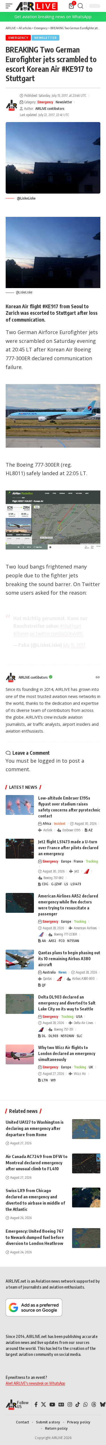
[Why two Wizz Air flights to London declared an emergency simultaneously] (20, 1054)
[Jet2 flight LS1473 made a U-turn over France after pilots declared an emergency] (20, 849)
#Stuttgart (70, 625)
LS (66, 884)
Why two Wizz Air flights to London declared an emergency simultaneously (66, 1053)
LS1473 (76, 884)
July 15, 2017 (74, 644)
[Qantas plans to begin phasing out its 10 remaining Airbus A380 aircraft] (20, 960)
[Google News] (61, 1404)
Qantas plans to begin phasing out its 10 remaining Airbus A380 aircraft (69, 958)
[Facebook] (36, 1404)
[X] (43, 1404)
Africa (47, 823)
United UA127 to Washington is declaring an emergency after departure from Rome (35, 1128)
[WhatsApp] (85, 1404)
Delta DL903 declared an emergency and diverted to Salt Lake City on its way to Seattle (67, 1003)
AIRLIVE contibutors (49, 108)
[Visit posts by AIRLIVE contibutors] (12, 105)
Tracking (92, 861)
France (78, 861)
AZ (90, 830)
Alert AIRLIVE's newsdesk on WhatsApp (35, 1383)
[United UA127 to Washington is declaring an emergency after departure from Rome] (86, 1129)
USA (79, 1016)
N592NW (67, 1036)
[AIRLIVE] (36, 6)
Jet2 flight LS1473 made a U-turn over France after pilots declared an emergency (68, 847)
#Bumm (21, 633)
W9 (53, 1080)
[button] (10, 6)
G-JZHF (56, 884)
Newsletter (45, 37)
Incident (60, 823)
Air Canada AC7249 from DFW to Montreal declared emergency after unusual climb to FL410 (37, 1162)
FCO (62, 941)
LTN (45, 1080)
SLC (79, 1036)
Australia (49, 972)
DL (44, 1036)
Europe (66, 861)
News (63, 972)
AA (44, 941)
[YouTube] (52, 1404)
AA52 (52, 941)
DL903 (53, 1036)
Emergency (18, 37)
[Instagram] (69, 1404)
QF (44, 985)
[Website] (97, 677)
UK (91, 1067)
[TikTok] (77, 1404)
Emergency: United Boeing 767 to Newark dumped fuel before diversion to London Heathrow (35, 1237)
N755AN (73, 941)
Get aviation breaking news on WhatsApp (53, 16)
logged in (49, 760)
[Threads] (94, 1404)
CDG (45, 884)
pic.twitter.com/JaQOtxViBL (57, 633)
